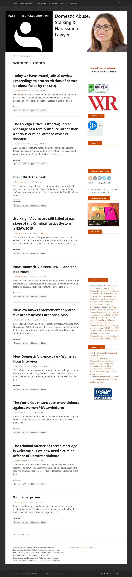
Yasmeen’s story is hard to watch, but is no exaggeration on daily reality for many (104, 379)
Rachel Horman (31, 573)
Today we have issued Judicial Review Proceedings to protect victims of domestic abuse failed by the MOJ (45, 81)
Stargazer (62, 573)
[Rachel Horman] (66, 31)
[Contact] (114, 573)
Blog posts (74, 3)
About (15, 3)
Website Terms (89, 547)
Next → (25, 534)
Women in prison (26, 497)
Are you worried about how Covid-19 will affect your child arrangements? (103, 371)
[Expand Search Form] (119, 3)
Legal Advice (53, 3)
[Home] (14, 56)
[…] (70, 101)
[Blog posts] (117, 573)
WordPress (51, 573)
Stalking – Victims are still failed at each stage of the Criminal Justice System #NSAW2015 (45, 223)
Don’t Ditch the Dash (29, 177)
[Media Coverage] (104, 573)
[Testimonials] (108, 573)
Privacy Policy (75, 547)
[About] (101, 573)
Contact (64, 3)
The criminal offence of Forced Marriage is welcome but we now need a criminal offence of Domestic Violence (45, 451)
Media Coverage (26, 3)
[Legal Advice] (111, 573)
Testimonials (41, 3)
